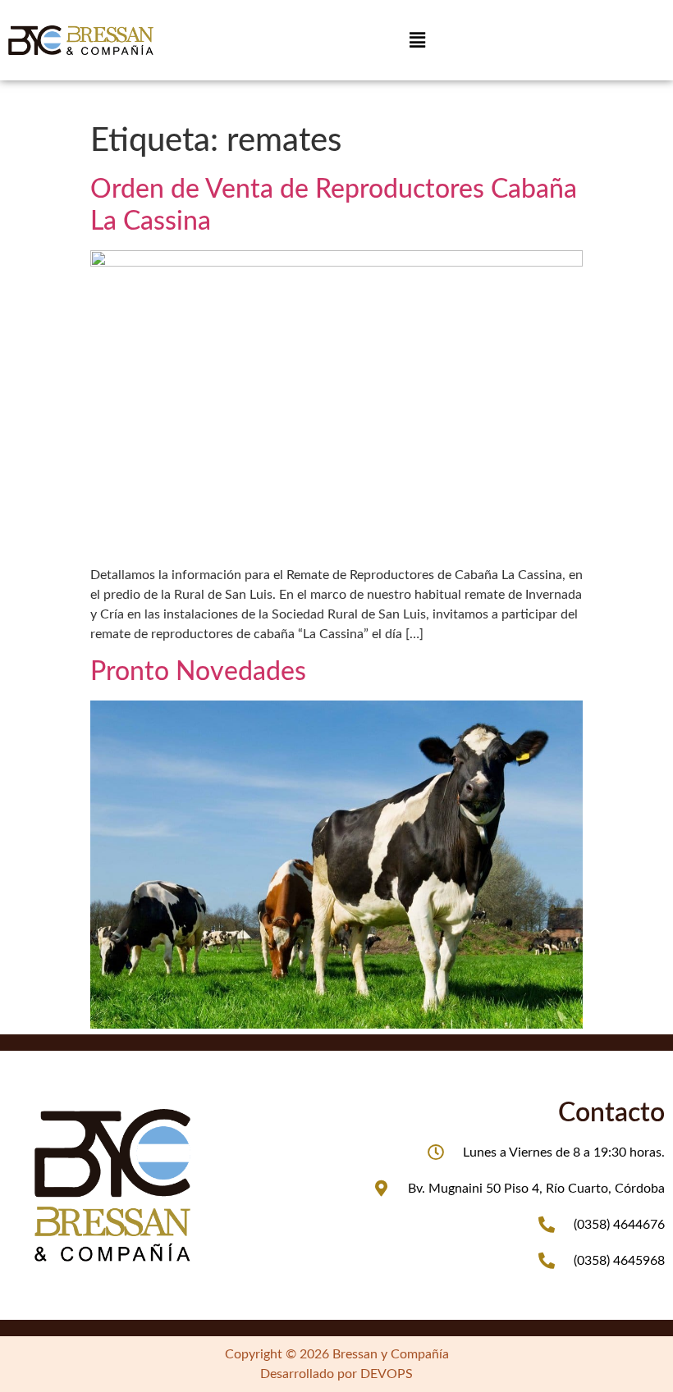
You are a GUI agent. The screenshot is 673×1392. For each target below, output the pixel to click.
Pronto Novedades (198, 672)
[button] (417, 40)
